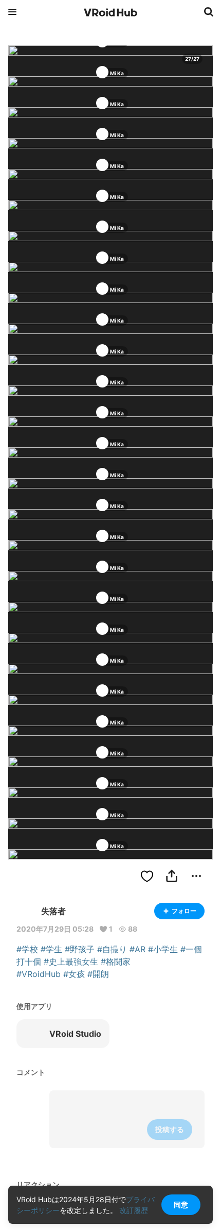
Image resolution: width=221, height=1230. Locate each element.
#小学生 (163, 949)
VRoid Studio (75, 1034)
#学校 (27, 949)
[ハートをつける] (147, 876)
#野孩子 (80, 949)
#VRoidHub (38, 974)
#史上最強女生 (71, 961)
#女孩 (74, 974)
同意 (181, 1204)
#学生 (51, 949)
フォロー (184, 911)
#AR (137, 949)
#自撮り (112, 949)
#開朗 (98, 974)
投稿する (169, 1129)
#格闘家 (116, 961)
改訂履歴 (133, 1210)
